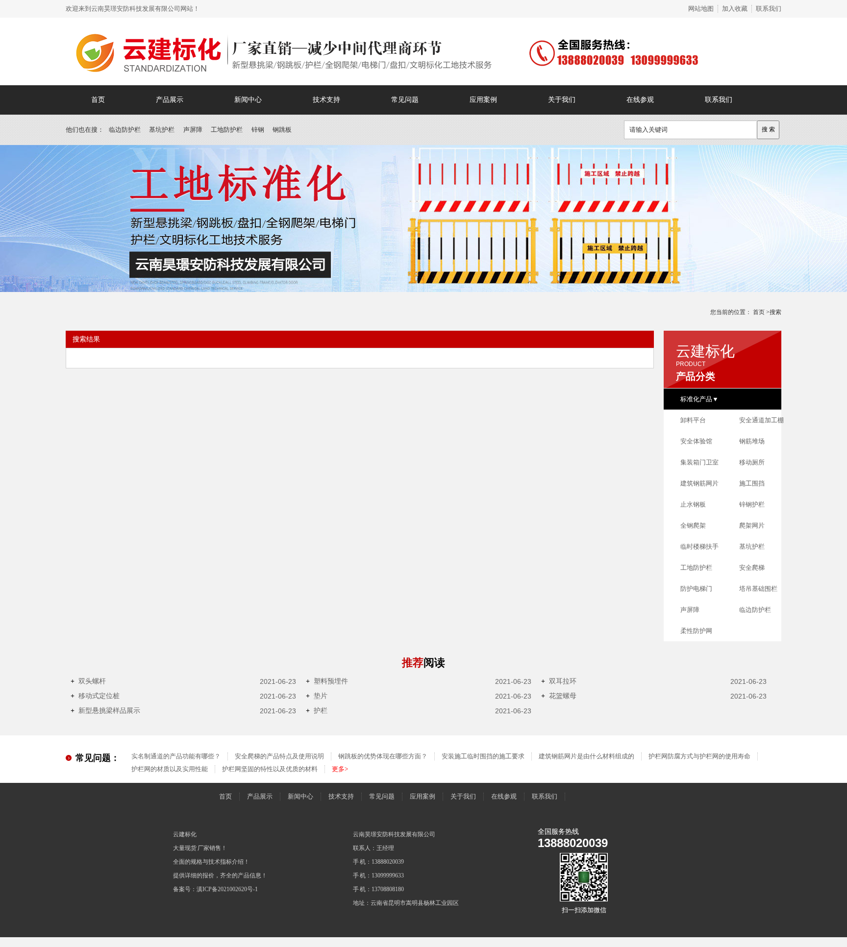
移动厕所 (752, 462)
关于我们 (561, 99)
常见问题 (405, 99)
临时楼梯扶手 (699, 546)
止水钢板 (693, 504)
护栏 (316, 710)
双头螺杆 (88, 681)
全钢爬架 (693, 525)
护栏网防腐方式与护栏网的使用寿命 (699, 756)
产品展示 (169, 99)
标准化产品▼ (699, 399)
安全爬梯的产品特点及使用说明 (279, 756)
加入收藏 (734, 8)
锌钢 (257, 129)
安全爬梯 (752, 567)
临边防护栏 (125, 129)
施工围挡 (752, 483)
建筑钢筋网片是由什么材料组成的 (586, 756)
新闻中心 (248, 99)
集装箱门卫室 (699, 462)
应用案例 (483, 99)
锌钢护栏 (752, 504)
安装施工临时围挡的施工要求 (483, 756)
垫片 (316, 696)
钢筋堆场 (752, 441)
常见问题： (97, 758)
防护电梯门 (696, 588)
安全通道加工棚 (761, 420)
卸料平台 (693, 420)
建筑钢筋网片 (699, 483)
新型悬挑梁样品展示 (105, 710)
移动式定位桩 (95, 696)
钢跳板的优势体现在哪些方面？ (382, 756)
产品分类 (695, 376)
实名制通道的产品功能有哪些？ (176, 756)
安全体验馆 (696, 441)
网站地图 (701, 8)
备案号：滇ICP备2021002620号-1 (215, 889)
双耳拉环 (558, 681)
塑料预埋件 (327, 681)
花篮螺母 (558, 696)
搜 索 (768, 129)
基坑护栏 (161, 129)
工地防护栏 (227, 129)
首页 (98, 99)
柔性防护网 (696, 630)
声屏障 (192, 129)
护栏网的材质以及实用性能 (169, 769)
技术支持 (326, 99)
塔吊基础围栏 (758, 588)
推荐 (423, 662)
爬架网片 (752, 525)
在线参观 (640, 99)
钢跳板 (282, 129)
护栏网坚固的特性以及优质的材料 (270, 769)
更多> (340, 769)
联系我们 (768, 8)
